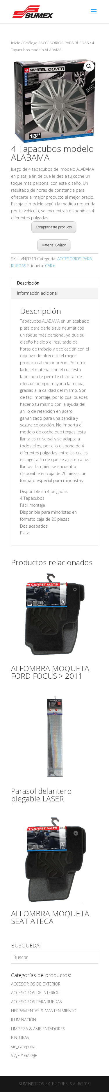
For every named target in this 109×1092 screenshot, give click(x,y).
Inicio (15, 42)
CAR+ (50, 265)
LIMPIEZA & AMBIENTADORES (38, 1028)
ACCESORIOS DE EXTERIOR (35, 984)
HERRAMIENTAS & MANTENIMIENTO (43, 1010)
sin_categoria (23, 1046)
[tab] (55, 283)
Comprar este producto (54, 227)
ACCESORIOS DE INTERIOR (35, 992)
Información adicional (37, 293)
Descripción (28, 283)
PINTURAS (20, 1037)
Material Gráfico (54, 245)
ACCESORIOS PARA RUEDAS (64, 42)
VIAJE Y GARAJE (24, 1055)
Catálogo (30, 42)
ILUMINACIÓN (23, 1019)
